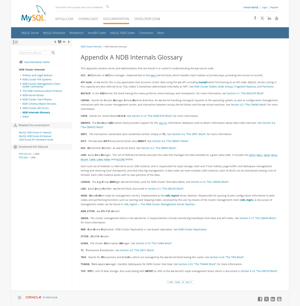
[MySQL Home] (34, 14)
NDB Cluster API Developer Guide (36, 139)
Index (25, 116)
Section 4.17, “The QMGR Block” (258, 218)
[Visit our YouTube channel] (275, 19)
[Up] (64, 42)
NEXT (188, 282)
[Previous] (55, 42)
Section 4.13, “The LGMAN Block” (209, 181)
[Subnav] (20, 79)
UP (183, 282)
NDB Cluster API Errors (35, 108)
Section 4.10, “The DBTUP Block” (259, 271)
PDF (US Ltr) (25, 153)
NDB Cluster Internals (91, 46)
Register (274, 7)
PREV (171, 282)
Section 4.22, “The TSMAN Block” (197, 264)
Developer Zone (147, 19)
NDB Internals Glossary (36, 112)
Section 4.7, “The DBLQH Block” (166, 188)
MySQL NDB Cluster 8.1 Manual (35, 132)
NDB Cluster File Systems (37, 79)
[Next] (69, 42)
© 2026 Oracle (50, 297)
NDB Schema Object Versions (39, 103)
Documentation (116, 19)
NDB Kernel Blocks (33, 95)
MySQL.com (64, 19)
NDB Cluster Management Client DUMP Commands (41, 85)
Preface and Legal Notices (37, 75)
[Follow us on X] (261, 19)
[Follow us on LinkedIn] (268, 19)
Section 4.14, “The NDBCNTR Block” (152, 116)
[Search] (53, 53)
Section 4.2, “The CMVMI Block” (248, 104)
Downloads (88, 19)
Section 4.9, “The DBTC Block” (189, 134)
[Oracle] (33, 297)
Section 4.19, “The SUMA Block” (154, 243)
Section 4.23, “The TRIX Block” (227, 257)
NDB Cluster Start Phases (37, 99)
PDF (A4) (23, 157)
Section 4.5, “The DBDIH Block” (158, 148)
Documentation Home (37, 62)
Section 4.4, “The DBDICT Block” (170, 141)
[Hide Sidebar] (15, 42)
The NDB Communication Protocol (42, 91)
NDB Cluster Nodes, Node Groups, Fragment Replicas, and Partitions (234, 86)
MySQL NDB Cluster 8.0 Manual (35, 136)
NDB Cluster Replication (192, 229)
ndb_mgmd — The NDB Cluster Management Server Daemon (159, 204)
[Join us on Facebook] (254, 19)
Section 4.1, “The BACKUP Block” (245, 93)
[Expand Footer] (19, 298)
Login (264, 7)
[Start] (59, 42)
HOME (177, 282)
